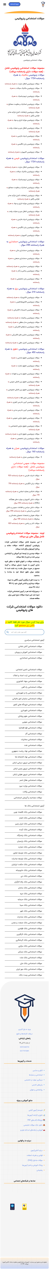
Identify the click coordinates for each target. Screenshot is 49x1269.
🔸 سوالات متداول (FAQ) (36, 1160)
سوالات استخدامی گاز (33, 733)
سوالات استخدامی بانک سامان (30, 887)
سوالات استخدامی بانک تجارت (30, 846)
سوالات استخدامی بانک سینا (31, 905)
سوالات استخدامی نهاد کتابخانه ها (28, 756)
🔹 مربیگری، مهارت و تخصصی (34, 1080)
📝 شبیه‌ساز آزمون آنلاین (37, 1110)
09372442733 (24, 1047)
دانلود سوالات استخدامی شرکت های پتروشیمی (24, 608)
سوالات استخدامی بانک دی (31, 876)
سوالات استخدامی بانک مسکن (30, 951)
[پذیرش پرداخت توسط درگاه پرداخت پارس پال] (12, 1209)
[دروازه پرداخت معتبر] (24, 1209)
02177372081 (24, 1051)
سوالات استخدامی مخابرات (31, 739)
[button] (4, 4)
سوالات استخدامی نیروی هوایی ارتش (27, 774)
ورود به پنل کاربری (24, 1029)
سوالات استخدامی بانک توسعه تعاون (27, 852)
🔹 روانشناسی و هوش (37, 1089)
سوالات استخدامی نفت (33, 745)
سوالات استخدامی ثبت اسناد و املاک (27, 675)
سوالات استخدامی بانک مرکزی (30, 946)
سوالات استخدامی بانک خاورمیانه (29, 870)
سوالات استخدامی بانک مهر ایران (29, 969)
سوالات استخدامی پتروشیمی (31, 663)
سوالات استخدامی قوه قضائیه (30, 727)
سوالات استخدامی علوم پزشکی (30, 716)
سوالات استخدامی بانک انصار (30, 817)
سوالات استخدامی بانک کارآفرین (29, 934)
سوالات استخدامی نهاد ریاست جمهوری (27, 751)
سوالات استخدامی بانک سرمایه (30, 899)
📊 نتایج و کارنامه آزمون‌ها (36, 1115)
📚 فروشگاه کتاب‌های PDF (36, 1120)
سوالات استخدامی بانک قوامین (30, 928)
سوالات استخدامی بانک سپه (31, 893)
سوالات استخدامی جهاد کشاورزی (29, 681)
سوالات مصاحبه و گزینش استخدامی (28, 797)
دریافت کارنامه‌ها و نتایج (24, 1033)
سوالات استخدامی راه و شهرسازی (29, 692)
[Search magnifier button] (7, 632)
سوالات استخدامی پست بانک (30, 975)
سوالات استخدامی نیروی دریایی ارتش (27, 762)
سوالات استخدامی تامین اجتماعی (29, 669)
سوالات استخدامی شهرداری (31, 710)
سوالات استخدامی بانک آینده (30, 829)
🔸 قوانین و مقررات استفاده (36, 1155)
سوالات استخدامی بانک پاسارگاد (29, 835)
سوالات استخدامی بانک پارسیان (29, 841)
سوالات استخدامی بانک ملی (31, 963)
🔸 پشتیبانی (41, 1170)
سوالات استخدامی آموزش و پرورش (28, 652)
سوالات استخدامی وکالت (32, 791)
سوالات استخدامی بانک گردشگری (29, 940)
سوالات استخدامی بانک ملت (31, 957)
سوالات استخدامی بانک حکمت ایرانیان (27, 864)
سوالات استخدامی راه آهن (32, 687)
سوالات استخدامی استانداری (31, 657)
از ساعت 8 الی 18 (24, 1043)
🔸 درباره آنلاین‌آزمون (38, 1150)
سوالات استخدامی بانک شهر (31, 911)
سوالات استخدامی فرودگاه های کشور (27, 704)
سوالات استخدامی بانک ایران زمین (28, 823)
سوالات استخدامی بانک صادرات (29, 916)
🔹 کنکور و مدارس (39, 1070)
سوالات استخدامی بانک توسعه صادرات (27, 858)
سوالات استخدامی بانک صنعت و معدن (27, 922)
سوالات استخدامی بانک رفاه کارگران (28, 881)
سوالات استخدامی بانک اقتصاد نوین (28, 812)
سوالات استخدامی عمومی (32, 722)
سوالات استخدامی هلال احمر (31, 780)
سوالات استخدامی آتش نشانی (30, 646)
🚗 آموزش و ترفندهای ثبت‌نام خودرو (32, 1130)
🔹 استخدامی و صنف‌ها (37, 1075)
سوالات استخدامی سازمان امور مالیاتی (27, 698)
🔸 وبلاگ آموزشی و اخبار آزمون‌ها (33, 1165)
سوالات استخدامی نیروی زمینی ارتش (27, 768)
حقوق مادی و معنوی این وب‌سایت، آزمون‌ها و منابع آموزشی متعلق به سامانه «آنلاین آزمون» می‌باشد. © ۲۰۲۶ (24, 1263)
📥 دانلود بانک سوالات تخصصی (34, 1125)
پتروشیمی (14, 68)
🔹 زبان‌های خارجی (38, 1085)
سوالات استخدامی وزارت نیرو (31, 786)
